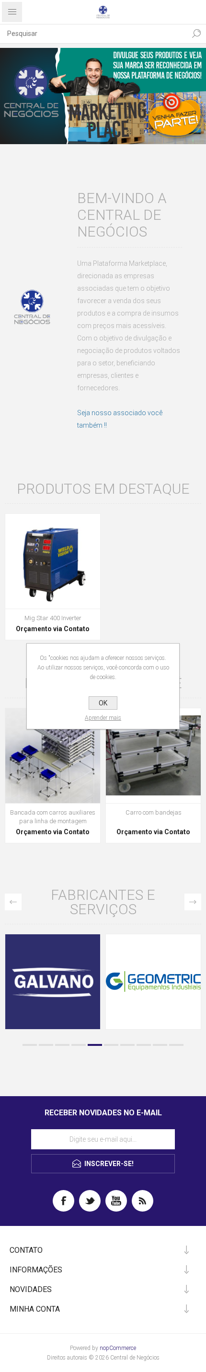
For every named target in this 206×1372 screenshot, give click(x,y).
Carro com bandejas (154, 812)
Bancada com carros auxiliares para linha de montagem (52, 817)
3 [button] (62, 1045)
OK (103, 703)
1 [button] (30, 1045)
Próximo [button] (192, 902)
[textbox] (93, 33)
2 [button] (46, 1045)
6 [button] (111, 1045)
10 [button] (176, 1045)
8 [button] (144, 1045)
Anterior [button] (13, 902)
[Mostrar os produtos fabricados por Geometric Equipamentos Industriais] (136, 981)
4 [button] (78, 1045)
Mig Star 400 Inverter (52, 618)
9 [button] (160, 1045)
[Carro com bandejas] (153, 755)
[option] (103, 96)
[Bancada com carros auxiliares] (52, 755)
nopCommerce (118, 1348)
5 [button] (95, 1045)
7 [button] (127, 1045)
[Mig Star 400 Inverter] (52, 561)
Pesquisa (196, 33)
